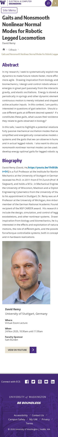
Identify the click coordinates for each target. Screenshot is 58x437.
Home (3, 50)
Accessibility (21, 415)
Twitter (34, 381)
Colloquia (12, 49)
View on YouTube (17, 350)
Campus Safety (16, 419)
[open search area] (48, 3)
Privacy (46, 419)
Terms (29, 423)
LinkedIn (54, 381)
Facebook (28, 381)
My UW (33, 419)
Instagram (41, 381)
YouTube (47, 381)
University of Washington (16, 3)
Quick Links (54, 3)
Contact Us (38, 415)
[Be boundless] (29, 403)
